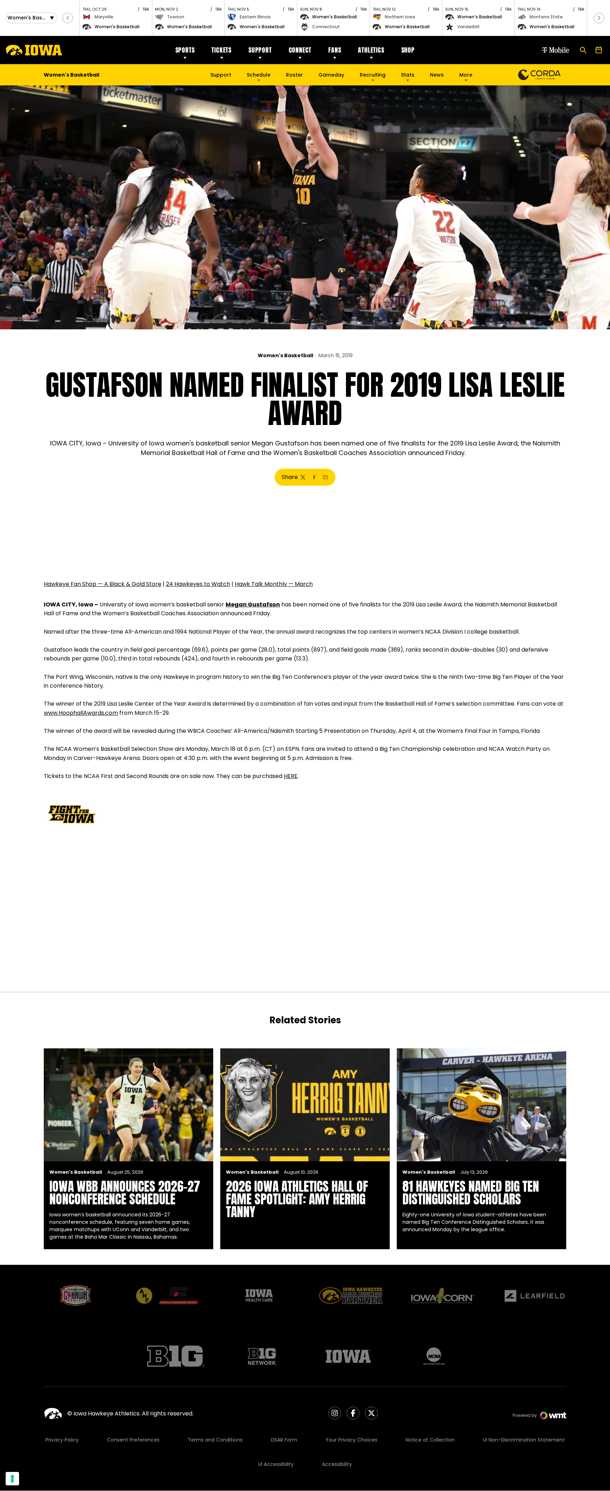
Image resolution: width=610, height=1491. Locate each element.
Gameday (331, 74)
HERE (291, 776)
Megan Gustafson (253, 604)
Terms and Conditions (215, 1439)
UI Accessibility (276, 1464)
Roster (294, 74)
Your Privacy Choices (351, 1439)
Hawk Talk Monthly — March (274, 584)
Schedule (258, 74)
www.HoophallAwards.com (81, 713)
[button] (67, 18)
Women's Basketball (285, 355)
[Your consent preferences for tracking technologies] (12, 1478)
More (465, 74)
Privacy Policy (62, 1439)
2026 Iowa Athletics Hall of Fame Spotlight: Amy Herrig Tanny (297, 1199)
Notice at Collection (430, 1439)
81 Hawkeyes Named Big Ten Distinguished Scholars (470, 1193)
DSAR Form (284, 1439)
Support (260, 50)
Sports (185, 50)
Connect (300, 50)
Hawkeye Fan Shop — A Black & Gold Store (102, 584)
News (437, 74)
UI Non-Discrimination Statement (524, 1439)
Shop (408, 50)
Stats (407, 74)
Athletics (371, 50)
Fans (334, 50)
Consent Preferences (133, 1439)
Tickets (221, 50)
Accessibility (337, 1464)
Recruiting (372, 74)
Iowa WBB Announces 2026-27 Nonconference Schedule (124, 1193)
